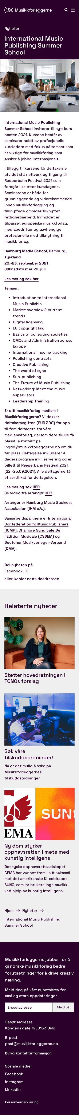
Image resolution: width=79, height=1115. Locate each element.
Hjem (8, 910)
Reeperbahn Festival (40, 465)
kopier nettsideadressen (36, 578)
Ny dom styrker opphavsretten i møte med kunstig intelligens (36, 852)
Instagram (14, 1081)
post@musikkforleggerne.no (31, 1043)
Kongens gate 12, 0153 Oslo (30, 1028)
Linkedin (13, 1089)
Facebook (13, 571)
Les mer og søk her (21, 278)
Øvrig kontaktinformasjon (28, 1053)
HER (36, 486)
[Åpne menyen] (73, 9)
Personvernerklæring (22, 1102)
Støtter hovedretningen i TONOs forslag (34, 678)
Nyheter (29, 910)
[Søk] (66, 9)
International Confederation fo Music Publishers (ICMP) (38, 524)
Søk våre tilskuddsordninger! (28, 754)
